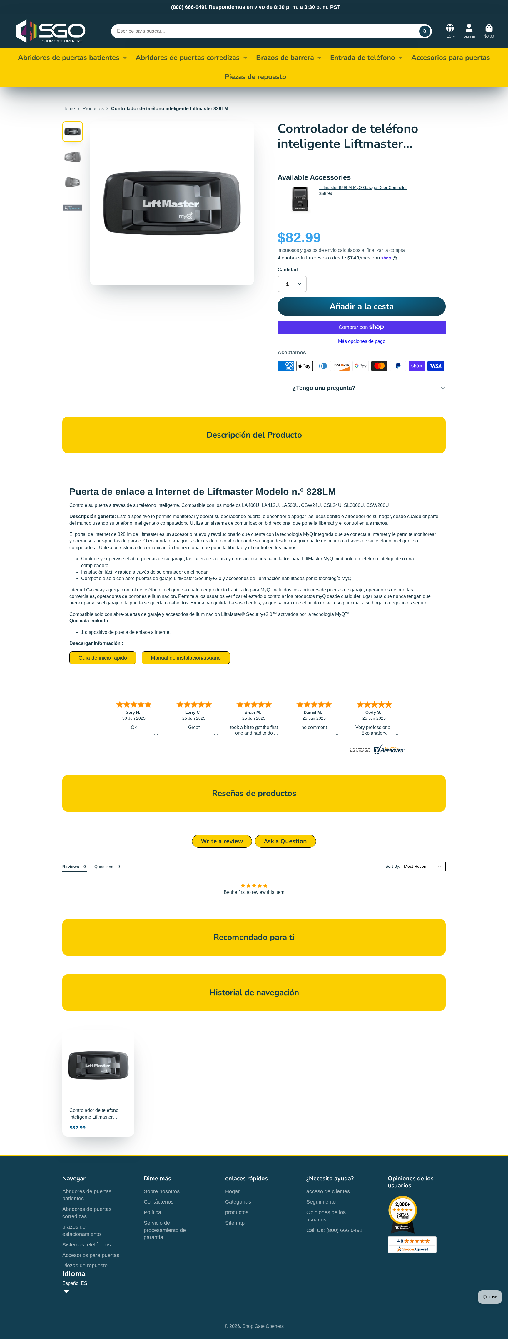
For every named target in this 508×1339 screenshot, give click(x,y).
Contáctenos (158, 1202)
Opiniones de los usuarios (326, 1216)
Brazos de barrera (285, 57)
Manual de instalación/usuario (186, 658)
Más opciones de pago (361, 341)
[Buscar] (424, 31)
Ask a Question (285, 841)
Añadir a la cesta (362, 306)
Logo (51, 31)
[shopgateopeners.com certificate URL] (377, 752)
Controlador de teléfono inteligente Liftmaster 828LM (98, 1083)
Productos (93, 108)
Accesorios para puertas (90, 1255)
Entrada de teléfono (362, 57)
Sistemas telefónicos (86, 1245)
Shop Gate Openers (263, 1326)
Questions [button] (103, 866)
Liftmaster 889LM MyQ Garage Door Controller (363, 187)
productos (236, 1212)
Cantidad (288, 269)
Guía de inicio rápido (102, 658)
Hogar (232, 1191)
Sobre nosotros (162, 1191)
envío (331, 250)
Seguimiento (321, 1202)
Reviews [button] (70, 866)
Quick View (300, 214)
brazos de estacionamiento (81, 1230)
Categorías (238, 1202)
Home (68, 108)
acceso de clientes (328, 1191)
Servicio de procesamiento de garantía (165, 1230)
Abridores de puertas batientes (68, 57)
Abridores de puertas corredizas (188, 57)
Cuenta (469, 31)
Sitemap (235, 1223)
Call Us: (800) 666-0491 (334, 1230)
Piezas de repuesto (85, 1265)
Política (152, 1212)
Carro (489, 31)
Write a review (222, 841)
